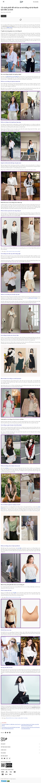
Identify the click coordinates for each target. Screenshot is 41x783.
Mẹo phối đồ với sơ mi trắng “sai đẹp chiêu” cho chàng (16, 718)
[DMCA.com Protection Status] (8, 781)
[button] (3, 1)
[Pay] (4, 781)
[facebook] (2, 758)
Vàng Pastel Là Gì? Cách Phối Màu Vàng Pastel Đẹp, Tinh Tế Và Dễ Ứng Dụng (11, 728)
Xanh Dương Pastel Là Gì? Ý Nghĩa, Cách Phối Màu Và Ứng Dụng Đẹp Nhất (30, 725)
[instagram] (7, 758)
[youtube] (4, 758)
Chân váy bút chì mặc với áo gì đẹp (13, 251)
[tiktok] (10, 758)
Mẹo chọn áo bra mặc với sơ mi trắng (13, 597)
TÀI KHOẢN (35, 2)
